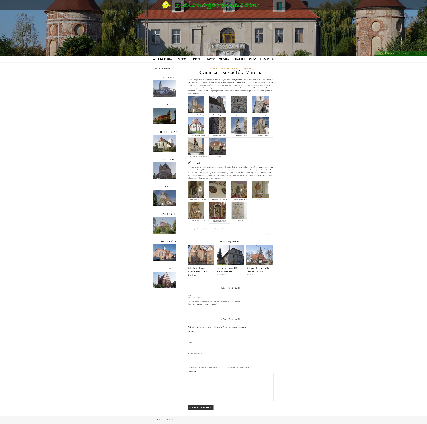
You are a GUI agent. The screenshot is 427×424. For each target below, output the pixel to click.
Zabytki (196, 59)
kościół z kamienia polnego (210, 229)
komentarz (192, 372)
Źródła (252, 59)
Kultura (211, 59)
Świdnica (247, 68)
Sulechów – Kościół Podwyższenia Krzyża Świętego (198, 271)
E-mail (191, 342)
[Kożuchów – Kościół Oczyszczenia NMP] (168, 88)
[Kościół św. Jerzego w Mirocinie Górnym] (168, 143)
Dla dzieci (240, 59)
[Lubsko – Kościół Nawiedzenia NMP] (168, 116)
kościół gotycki (193, 229)
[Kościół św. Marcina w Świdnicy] (168, 198)
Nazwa (191, 331)
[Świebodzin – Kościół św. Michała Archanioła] (168, 225)
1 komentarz (269, 234)
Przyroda (224, 59)
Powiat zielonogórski (230, 68)
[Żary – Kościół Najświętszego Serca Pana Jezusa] (168, 280)
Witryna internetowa (195, 353)
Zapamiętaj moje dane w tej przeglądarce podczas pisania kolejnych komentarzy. (218, 367)
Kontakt (264, 59)
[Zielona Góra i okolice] (213, 5)
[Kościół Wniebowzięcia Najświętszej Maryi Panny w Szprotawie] (168, 170)
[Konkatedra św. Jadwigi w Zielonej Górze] (168, 252)
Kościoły (214, 68)
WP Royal (169, 420)
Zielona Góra (165, 59)
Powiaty (182, 59)
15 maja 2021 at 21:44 (194, 298)
